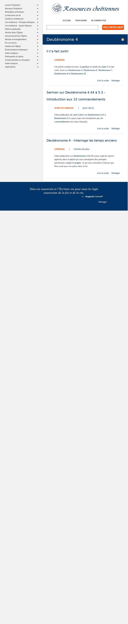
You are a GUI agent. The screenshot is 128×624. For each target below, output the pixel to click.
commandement (61, 121)
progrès (77, 163)
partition (85, 67)
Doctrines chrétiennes (15, 19)
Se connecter (98, 20)
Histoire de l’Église (13, 46)
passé (72, 159)
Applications (10, 67)
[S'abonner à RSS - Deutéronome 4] (122, 39)
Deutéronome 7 (105, 70)
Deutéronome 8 (61, 73)
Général (59, 60)
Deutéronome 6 (90, 70)
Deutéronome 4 (75, 70)
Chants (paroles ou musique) (18, 60)
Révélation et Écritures (15, 12)
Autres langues (12, 63)
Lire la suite (103, 80)
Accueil (67, 20)
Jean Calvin (88, 108)
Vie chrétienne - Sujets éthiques (19, 26)
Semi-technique (64, 108)
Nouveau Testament (14, 8)
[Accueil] (85, 8)
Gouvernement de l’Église (16, 36)
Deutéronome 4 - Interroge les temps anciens (82, 140)
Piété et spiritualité (13, 29)
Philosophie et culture (14, 56)
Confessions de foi (13, 15)
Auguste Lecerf (94, 196)
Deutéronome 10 (78, 73)
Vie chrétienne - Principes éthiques (20, 22)
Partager (115, 80)
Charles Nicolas (81, 149)
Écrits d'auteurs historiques (17, 50)
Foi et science (11, 43)
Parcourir (81, 20)
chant (103, 67)
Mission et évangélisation (16, 39)
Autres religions (12, 53)
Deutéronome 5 (61, 118)
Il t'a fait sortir (58, 51)
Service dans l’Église (14, 32)
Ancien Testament (13, 5)
